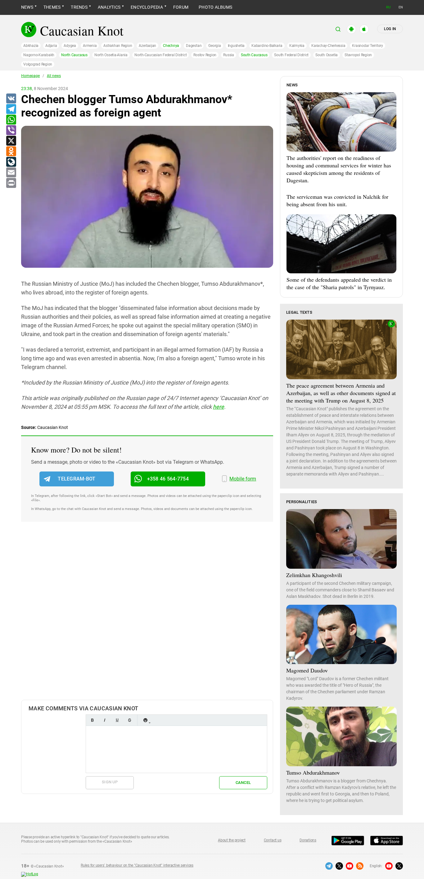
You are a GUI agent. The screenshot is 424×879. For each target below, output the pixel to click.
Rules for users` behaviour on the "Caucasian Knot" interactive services (137, 865)
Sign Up (110, 782)
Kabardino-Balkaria (266, 45)
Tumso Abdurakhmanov (313, 772)
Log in (390, 29)
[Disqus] (147, 617)
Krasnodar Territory (367, 45)
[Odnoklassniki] (11, 151)
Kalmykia (296, 45)
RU (388, 7)
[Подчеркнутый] (117, 720)
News (27, 7)
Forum (180, 7)
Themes (52, 7)
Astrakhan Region (117, 45)
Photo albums (215, 7)
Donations (308, 840)
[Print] (11, 183)
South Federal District (291, 55)
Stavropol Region (358, 55)
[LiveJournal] (11, 162)
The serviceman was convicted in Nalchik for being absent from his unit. (337, 200)
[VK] (11, 98)
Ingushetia (236, 45)
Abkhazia (30, 45)
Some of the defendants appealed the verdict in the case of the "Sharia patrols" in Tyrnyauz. (339, 283)
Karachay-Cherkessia (328, 45)
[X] (11, 141)
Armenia (90, 45)
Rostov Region (204, 55)
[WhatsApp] (11, 120)
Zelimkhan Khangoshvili (314, 575)
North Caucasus (74, 55)
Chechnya (171, 45)
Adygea (70, 45)
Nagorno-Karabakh (38, 55)
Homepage (30, 76)
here (218, 406)
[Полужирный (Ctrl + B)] (92, 720)
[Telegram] (11, 109)
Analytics (109, 7)
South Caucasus (254, 55)
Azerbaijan (147, 45)
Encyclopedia (147, 7)
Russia (228, 55)
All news (54, 76)
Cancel (243, 782)
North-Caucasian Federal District (160, 55)
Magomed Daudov (307, 670)
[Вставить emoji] (145, 720)
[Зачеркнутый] (129, 720)
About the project (232, 840)
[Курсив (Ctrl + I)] (104, 720)
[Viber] (11, 130)
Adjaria (51, 45)
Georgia (214, 45)
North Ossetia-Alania (111, 55)
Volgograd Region (37, 64)
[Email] (11, 172)
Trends (79, 7)
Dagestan (193, 45)
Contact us (273, 840)
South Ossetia (326, 55)
